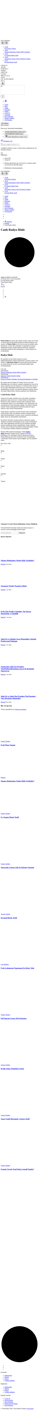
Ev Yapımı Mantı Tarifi (10, 817)
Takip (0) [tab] (7, 160)
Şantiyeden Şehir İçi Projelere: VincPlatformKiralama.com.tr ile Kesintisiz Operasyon (17, 669)
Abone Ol (22, 533)
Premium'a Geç (8, 141)
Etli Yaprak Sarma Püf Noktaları (14, 1018)
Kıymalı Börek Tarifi (9, 918)
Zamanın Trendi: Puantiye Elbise (10, 376)
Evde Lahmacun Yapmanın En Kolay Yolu (17, 968)
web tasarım (30, 1408)
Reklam (3, 564)
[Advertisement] (19, 20)
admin (2, 277)
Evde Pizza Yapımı (8, 745)
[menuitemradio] (15, 132)
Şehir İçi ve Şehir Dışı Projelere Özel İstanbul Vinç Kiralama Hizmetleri (18, 697)
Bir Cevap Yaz (6, 706)
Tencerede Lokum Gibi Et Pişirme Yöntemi (17, 867)
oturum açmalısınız (20, 709)
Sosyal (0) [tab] (8, 158)
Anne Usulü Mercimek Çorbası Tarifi (15, 1119)
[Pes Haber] (12, 94)
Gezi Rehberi (5, 964)
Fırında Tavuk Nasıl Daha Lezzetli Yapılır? (17, 1169)
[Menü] (3, 83)
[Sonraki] (6, 43)
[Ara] (1, 143)
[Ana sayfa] (6, 101)
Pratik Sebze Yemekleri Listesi (12, 1069)
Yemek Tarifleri (5, 741)
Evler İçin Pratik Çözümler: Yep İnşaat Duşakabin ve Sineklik (19, 379)
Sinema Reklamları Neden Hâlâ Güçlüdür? (13, 372)
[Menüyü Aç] (3, 96)
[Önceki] (3, 43)
